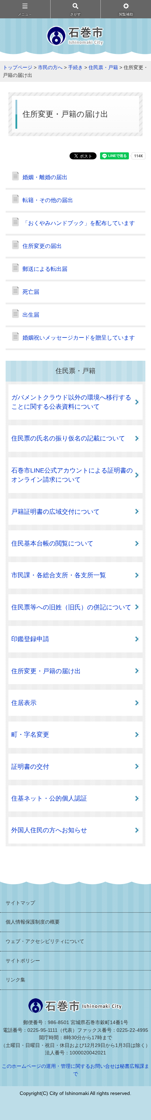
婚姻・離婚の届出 (44, 177)
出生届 (30, 315)
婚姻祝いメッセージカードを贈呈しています (78, 338)
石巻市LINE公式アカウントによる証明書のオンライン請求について (72, 475)
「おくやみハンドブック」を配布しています (78, 223)
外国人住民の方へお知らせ (49, 830)
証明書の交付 (30, 766)
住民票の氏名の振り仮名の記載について (68, 438)
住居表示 (24, 702)
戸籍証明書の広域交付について (55, 511)
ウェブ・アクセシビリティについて (45, 941)
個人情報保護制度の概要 (33, 922)
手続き (75, 67)
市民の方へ (50, 67)
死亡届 (30, 292)
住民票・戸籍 (103, 67)
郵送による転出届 (44, 269)
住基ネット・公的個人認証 (49, 798)
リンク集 (15, 979)
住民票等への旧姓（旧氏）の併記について (71, 607)
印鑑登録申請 (30, 639)
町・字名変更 (30, 734)
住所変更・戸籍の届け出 (46, 671)
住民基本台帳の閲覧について (52, 543)
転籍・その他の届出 (47, 200)
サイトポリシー (23, 960)
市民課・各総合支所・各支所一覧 (58, 575)
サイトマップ (20, 903)
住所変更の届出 (42, 246)
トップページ (17, 67)
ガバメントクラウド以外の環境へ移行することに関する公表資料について (71, 402)
